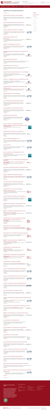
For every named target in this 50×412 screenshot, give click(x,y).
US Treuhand (35, 28)
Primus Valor (35, 26)
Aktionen (24, 6)
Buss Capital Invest (36, 17)
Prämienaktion (20, 386)
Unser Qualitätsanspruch (41, 386)
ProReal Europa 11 (14, 140)
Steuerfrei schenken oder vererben (22, 390)
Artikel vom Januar (10, 31)
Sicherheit (29, 386)
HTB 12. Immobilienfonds (14, 307)
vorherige (5, 377)
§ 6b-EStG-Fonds (39, 388)
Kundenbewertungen (31, 387)
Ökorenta (19, 213)
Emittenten (8, 6)
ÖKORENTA (5, 315)
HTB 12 (10, 24)
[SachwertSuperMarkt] (10, 2)
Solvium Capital (35, 27)
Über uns (28, 6)
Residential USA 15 (6, 337)
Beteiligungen (3, 6)
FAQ (16, 6)
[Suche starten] (48, 3)
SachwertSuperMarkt (36, 14)
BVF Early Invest (35, 18)
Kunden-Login (30, 388)
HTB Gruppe (34, 23)
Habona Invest (35, 22)
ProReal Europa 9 (18, 277)
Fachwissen (13, 6)
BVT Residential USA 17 (20, 263)
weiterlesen (5, 27)
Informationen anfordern (22, 387)
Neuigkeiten (20, 6)
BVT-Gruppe (35, 19)
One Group (19, 32)
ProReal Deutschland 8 (17, 270)
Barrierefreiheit (44, 409)
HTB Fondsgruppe (15, 103)
